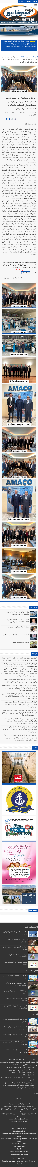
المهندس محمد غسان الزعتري (20, 642)
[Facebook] (20, 1098)
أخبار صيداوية (20, 57)
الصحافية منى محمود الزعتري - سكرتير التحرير (16, 635)
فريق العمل (28, 1)
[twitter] (17, 1098)
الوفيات (34, 654)
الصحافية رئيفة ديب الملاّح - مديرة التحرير (17, 627)
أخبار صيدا (33, 41)
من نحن (35, 1)
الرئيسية (35, 57)
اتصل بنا (21, 1)
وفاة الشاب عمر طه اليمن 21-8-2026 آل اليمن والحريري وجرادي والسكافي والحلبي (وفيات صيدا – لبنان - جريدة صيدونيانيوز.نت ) (20, 704)
